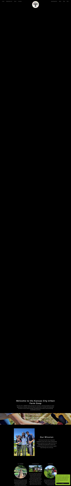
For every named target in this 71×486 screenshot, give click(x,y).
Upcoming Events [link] (54, 1)
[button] (67, 1)
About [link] (15, 1)
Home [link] (3, 1)
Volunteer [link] (20, 1)
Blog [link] (64, 1)
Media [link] (60, 1)
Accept (63, 483)
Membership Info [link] (9, 1)
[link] (35, 1)
